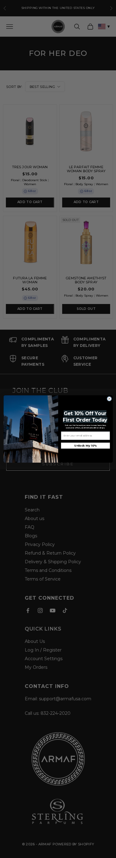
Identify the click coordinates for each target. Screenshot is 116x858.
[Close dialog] (109, 399)
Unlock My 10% (85, 445)
